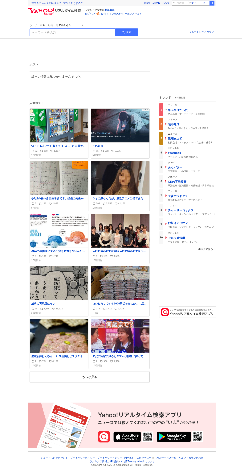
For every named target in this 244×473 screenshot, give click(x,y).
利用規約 (129, 458)
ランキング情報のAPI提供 (104, 461)
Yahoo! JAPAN (152, 3)
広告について (143, 458)
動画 (50, 25)
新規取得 (110, 9)
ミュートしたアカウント (202, 31)
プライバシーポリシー (82, 458)
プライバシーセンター (109, 458)
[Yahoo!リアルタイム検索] (55, 9)
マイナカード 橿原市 (200, 3)
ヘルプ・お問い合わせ (191, 458)
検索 (128, 32)
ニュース (79, 25)
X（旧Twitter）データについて (138, 461)
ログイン (90, 13)
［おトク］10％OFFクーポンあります (121, 13)
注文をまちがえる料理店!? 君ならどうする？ (57, 3)
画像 (42, 25)
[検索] (211, 3)
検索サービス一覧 (166, 458)
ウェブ (33, 25)
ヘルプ (166, 3)
